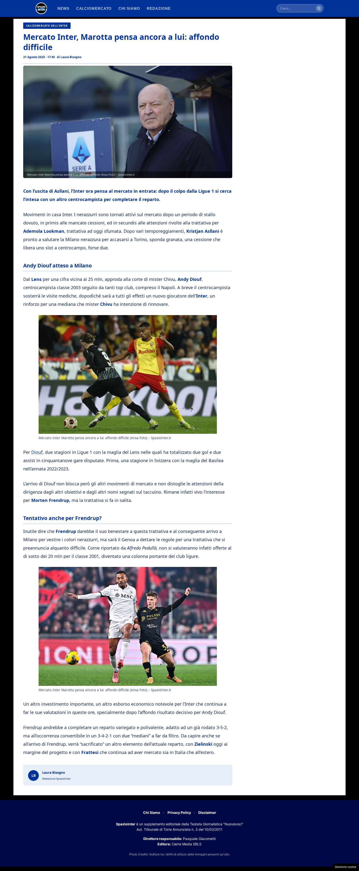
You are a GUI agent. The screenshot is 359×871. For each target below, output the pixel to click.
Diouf (36, 452)
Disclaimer (207, 812)
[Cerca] (319, 8)
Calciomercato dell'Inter (47, 25)
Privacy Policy (179, 812)
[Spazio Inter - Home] (41, 8)
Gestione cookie (345, 867)
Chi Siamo (151, 812)
